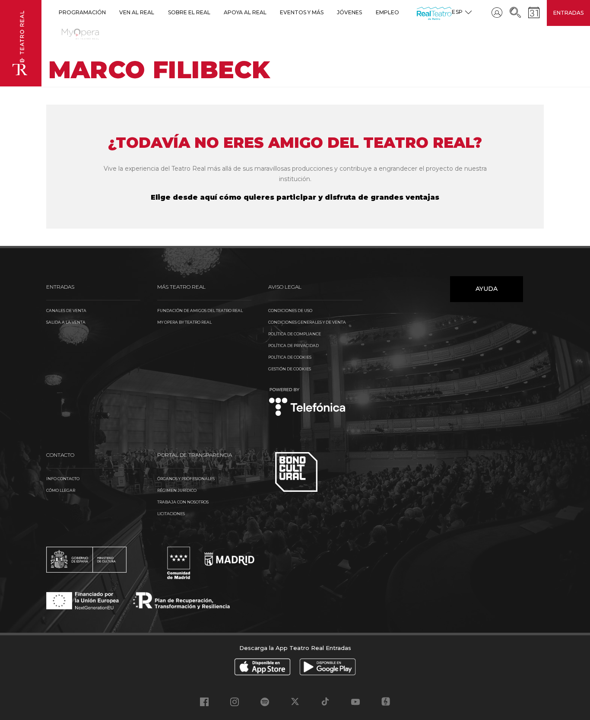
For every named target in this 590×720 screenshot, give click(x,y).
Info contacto (62, 478)
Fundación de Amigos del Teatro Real (200, 310)
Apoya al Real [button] (245, 12)
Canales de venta (66, 310)
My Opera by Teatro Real (184, 322)
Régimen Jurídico (177, 490)
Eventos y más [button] (302, 12)
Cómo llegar (60, 490)
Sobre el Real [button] (189, 12)
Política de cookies (289, 357)
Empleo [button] (387, 12)
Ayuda (487, 289)
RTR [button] (418, 12)
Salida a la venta (66, 322)
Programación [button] (82, 12)
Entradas (568, 13)
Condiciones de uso (290, 310)
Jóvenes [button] (349, 12)
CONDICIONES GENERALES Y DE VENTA (307, 322)
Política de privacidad (293, 345)
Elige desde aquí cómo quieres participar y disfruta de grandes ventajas (295, 197)
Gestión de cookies (289, 368)
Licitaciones (171, 513)
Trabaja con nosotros (183, 502)
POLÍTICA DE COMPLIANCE (294, 333)
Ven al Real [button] (136, 12)
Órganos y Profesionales (186, 478)
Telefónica (307, 402)
